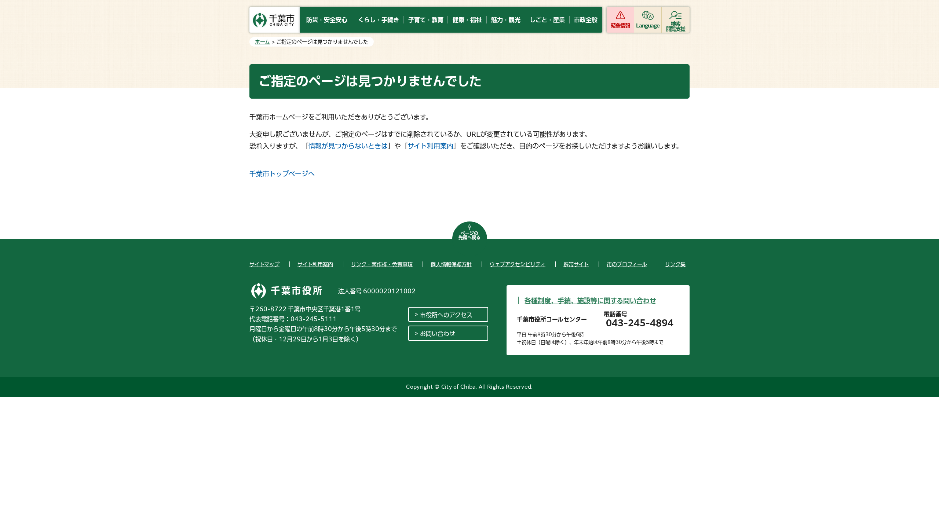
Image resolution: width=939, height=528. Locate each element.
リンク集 (675, 264)
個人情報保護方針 (451, 264)
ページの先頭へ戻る (469, 235)
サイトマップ (264, 264)
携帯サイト (576, 264)
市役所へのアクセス (446, 315)
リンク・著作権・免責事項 (382, 264)
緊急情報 (620, 25)
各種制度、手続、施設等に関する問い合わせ (590, 300)
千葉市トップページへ (282, 173)
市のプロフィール (627, 264)
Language (648, 25)
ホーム (262, 41)
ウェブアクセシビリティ (517, 264)
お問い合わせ (437, 334)
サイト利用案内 (430, 146)
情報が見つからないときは (348, 146)
